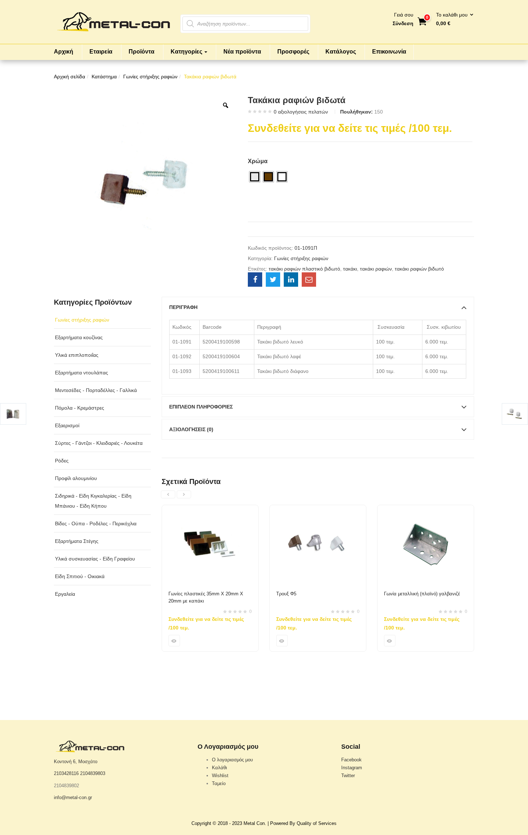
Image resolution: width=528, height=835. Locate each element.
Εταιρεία (100, 52)
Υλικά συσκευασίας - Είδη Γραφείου (95, 559)
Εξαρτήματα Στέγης (76, 541)
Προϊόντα (141, 52)
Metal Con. (255, 823)
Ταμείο (219, 783)
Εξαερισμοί (67, 425)
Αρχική (63, 52)
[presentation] (168, 494)
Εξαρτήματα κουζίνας (79, 337)
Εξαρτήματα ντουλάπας (81, 372)
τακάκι (350, 269)
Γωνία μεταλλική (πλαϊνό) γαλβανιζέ (422, 593)
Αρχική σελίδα (69, 76)
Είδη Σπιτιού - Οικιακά (80, 576)
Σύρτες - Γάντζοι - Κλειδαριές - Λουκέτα (99, 443)
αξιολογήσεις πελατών (301, 112)
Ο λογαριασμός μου (232, 759)
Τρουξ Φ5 (286, 593)
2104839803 (92, 773)
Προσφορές (293, 52)
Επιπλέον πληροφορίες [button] (201, 407)
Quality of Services (317, 823)
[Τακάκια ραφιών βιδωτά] (255, 279)
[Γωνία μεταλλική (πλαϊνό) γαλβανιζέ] (425, 509)
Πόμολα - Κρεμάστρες (79, 408)
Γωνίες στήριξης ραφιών (150, 76)
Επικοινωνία (389, 52)
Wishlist (220, 775)
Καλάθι (219, 767)
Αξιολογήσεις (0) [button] (191, 429)
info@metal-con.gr (73, 797)
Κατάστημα (104, 76)
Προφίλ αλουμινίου (76, 478)
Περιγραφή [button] (183, 307)
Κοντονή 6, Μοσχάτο (75, 761)
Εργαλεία (65, 594)
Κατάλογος (340, 52)
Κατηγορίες (187, 52)
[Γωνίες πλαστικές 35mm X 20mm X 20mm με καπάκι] (210, 509)
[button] (452, 19)
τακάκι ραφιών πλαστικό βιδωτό (304, 269)
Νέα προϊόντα (242, 52)
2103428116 (66, 773)
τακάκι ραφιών (376, 269)
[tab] (318, 307)
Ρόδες (62, 460)
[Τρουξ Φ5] (318, 509)
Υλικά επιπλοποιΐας (76, 355)
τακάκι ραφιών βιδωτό (419, 269)
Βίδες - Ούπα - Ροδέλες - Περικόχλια (95, 523)
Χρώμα (258, 161)
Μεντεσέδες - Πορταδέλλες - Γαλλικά (96, 390)
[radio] (254, 176)
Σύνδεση (403, 23)
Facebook (351, 759)
